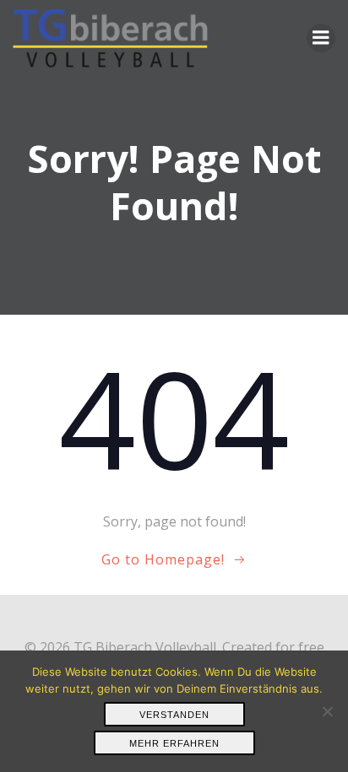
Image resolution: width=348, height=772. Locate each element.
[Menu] (321, 38)
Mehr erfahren (174, 743)
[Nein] (326, 711)
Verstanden (174, 715)
